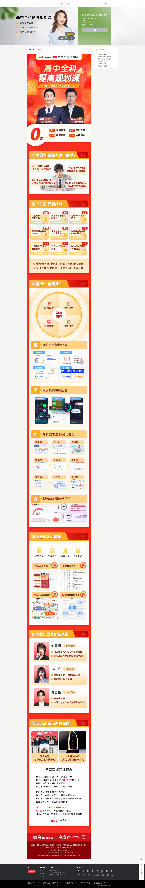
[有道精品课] (37, 3)
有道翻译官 (93, 882)
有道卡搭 (76, 882)
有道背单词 (71, 882)
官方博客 (100, 885)
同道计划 (32, 871)
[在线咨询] (141, 859)
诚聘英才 (109, 885)
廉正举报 (100, 883)
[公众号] (141, 869)
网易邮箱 (103, 882)
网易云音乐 (55, 882)
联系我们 (39, 882)
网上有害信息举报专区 (93, 883)
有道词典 (61, 882)
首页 (62, 3)
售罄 (99, 30)
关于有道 (34, 882)
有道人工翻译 (87, 882)
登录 (105, 3)
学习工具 (71, 3)
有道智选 (81, 882)
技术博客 (105, 885)
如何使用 (42, 873)
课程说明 (42, 870)
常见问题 (42, 876)
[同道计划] (141, 875)
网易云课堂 (44, 882)
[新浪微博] (141, 864)
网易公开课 (50, 882)
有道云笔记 (66, 882)
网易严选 (98, 882)
